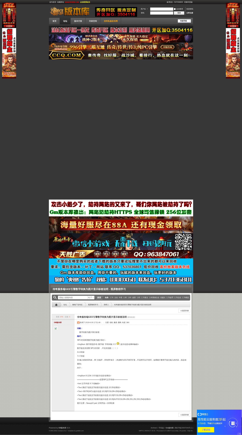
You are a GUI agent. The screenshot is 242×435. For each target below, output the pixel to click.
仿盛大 (162, 298)
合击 (116, 298)
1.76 (111, 298)
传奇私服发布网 (111, 21)
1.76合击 (177, 298)
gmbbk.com (80, 430)
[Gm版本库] (71, 16)
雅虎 (115, 322)
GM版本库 (58, 322)
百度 (107, 322)
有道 (123, 322)
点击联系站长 (85, 2)
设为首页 (52, 2)
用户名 (143, 9)
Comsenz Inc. (62, 430)
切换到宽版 (188, 2)
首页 (54, 21)
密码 (142, 13)
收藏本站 (60, 2)
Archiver (154, 428)
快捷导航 (183, 21)
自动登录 (179, 9)
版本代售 (78, 21)
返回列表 (185, 311)
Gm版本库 (57, 304)
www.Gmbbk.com (72, 2)
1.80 (129, 298)
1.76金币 (170, 298)
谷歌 (111, 322)
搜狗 (119, 322)
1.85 (125, 298)
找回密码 (189, 9)
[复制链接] (131, 317)
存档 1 (106, 305)
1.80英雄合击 (154, 298)
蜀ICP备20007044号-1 (183, 428)
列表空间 (93, 21)
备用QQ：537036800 (175, 2)
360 (127, 322)
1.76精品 (185, 298)
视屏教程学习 (93, 305)
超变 (134, 298)
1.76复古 (144, 298)
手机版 (161, 428)
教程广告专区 (77, 305)
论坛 (65, 21)
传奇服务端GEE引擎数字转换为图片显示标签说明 (132, 305)
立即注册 (189, 13)
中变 (120, 298)
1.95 (138, 298)
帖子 (90, 297)
